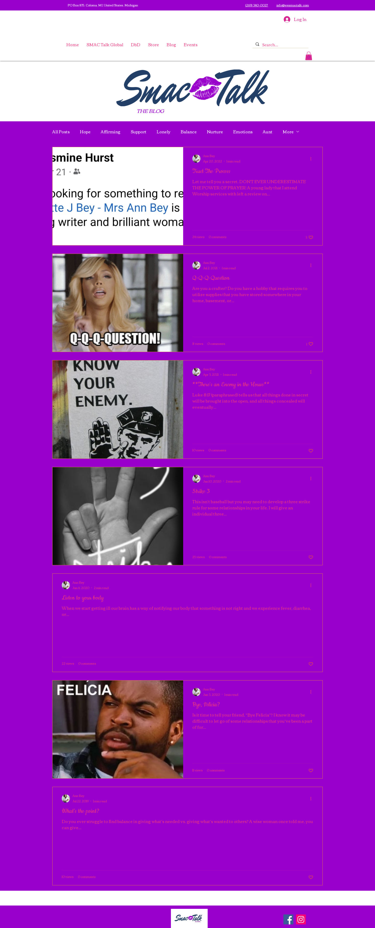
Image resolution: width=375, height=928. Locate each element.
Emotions (243, 131)
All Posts (61, 131)
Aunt (267, 131)
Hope (85, 131)
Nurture (215, 131)
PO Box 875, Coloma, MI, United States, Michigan (103, 5)
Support (138, 131)
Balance (189, 131)
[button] (153, 44)
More (288, 131)
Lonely (163, 131)
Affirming (110, 131)
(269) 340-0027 (256, 5)
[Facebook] (288, 919)
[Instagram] (301, 919)
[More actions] (312, 159)
